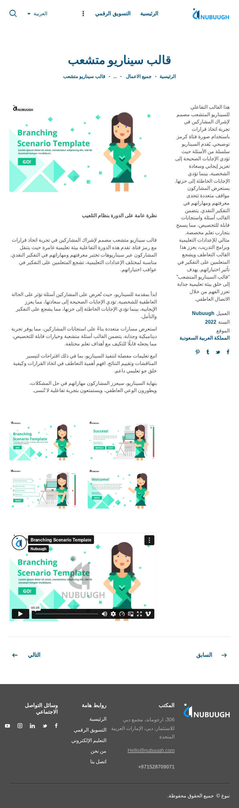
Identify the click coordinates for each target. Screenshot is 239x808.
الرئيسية (168, 76)
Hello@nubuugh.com (151, 750)
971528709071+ (156, 766)
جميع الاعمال (138, 76)
